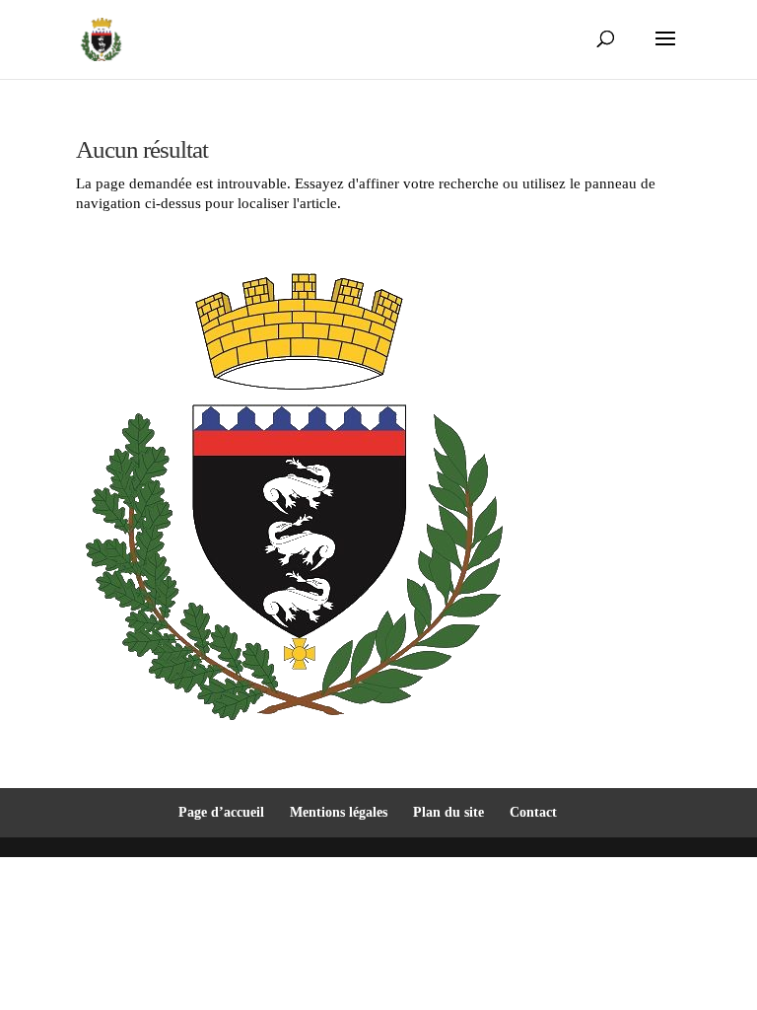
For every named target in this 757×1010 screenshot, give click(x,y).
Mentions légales (338, 812)
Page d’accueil (221, 812)
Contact (533, 812)
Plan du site (448, 812)
